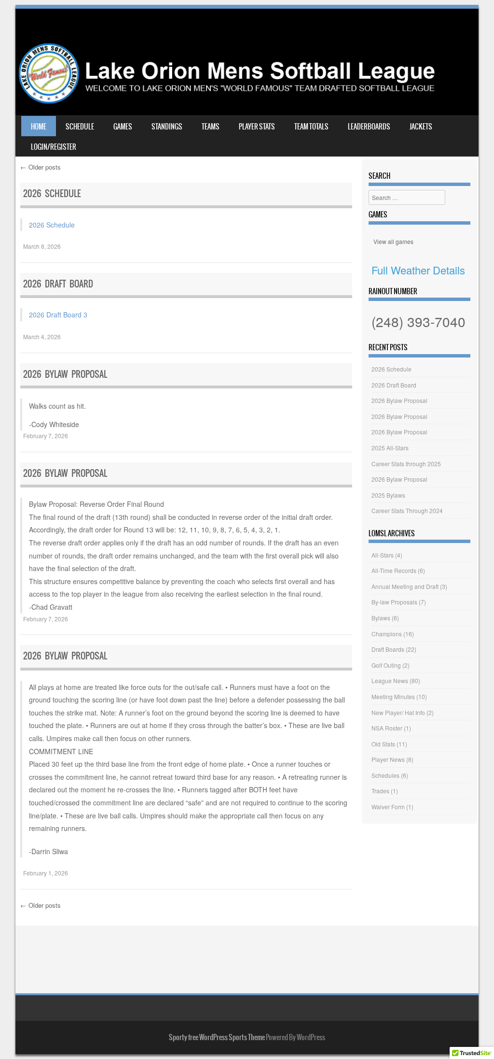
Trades (380, 791)
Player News (388, 759)
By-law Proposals (394, 602)
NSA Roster (386, 728)
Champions (386, 634)
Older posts (40, 167)
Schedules (385, 775)
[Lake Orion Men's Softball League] (247, 101)
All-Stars (382, 555)
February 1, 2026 (45, 873)
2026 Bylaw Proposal (65, 374)
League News (389, 680)
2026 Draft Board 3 (58, 314)
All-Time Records (393, 570)
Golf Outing (386, 665)
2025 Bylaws (388, 495)
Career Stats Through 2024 (407, 510)
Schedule (80, 126)
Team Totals (311, 126)
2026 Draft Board (58, 283)
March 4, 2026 (42, 336)
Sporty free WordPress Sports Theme (217, 1037)
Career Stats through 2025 (406, 463)
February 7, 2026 (45, 435)
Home (38, 126)
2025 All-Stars (390, 448)
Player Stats (257, 126)
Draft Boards (387, 649)
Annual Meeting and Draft (405, 586)
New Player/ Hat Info (398, 712)
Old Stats (383, 744)
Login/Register (53, 147)
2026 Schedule (52, 193)
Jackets (421, 126)
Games (122, 126)
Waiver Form (388, 806)
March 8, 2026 (42, 246)
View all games (393, 241)
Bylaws (380, 618)
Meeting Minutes (393, 696)
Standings (166, 126)
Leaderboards (369, 126)
